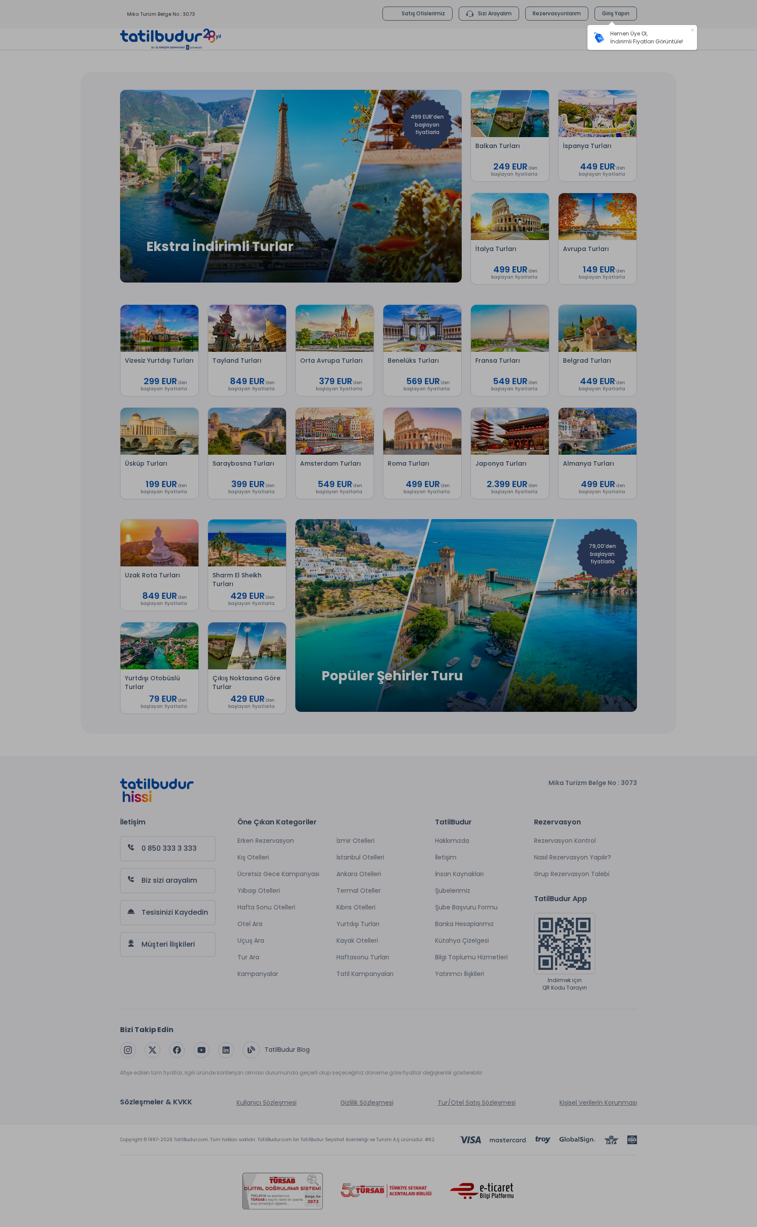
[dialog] (642, 37)
